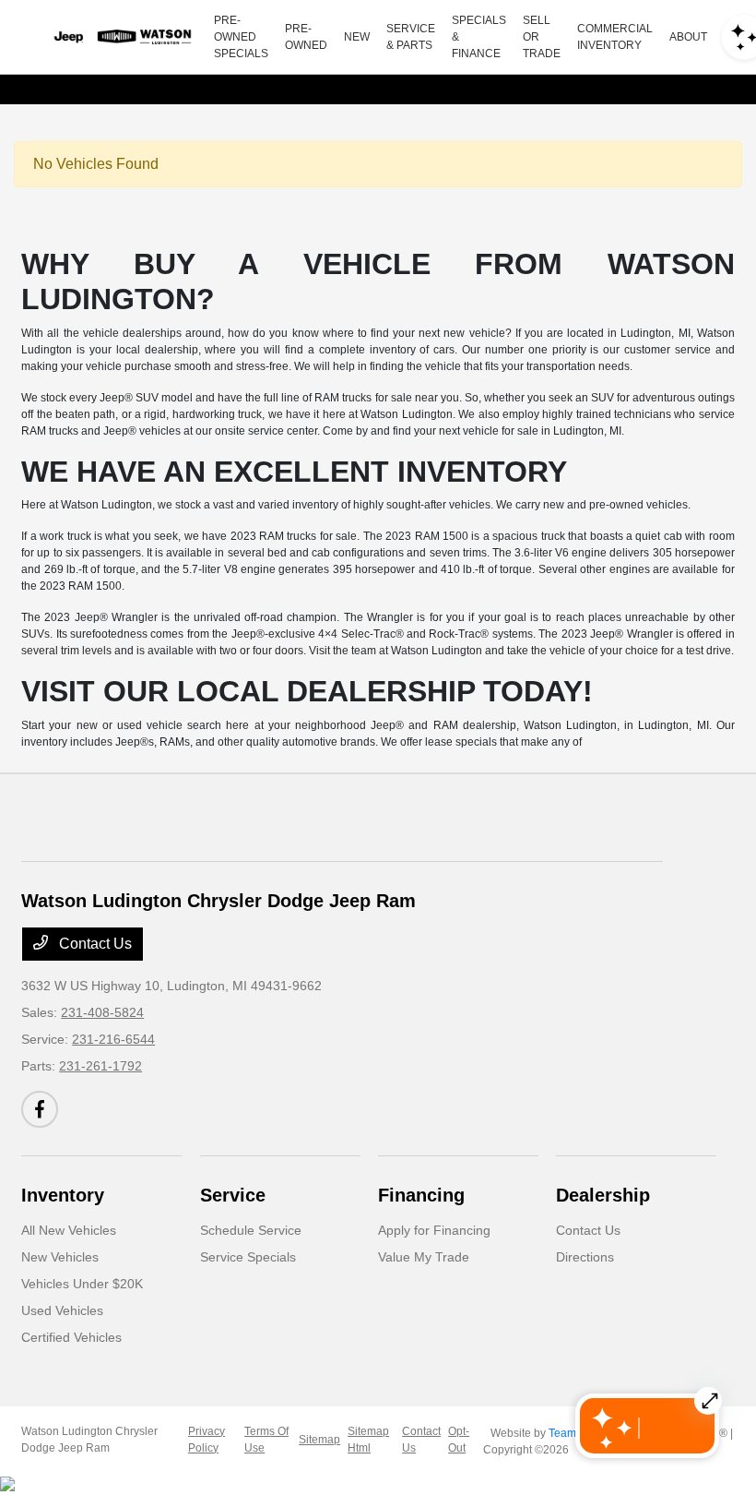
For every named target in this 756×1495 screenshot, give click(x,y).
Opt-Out (458, 1439)
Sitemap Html (368, 1439)
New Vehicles (60, 1257)
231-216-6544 (113, 1039)
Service (233, 1195)
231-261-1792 (100, 1065)
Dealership (603, 1195)
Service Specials (248, 1257)
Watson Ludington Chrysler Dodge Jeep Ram (89, 1439)
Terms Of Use (266, 1439)
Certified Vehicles (71, 1337)
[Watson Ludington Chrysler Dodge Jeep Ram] (120, 36)
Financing (421, 1195)
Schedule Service (250, 1230)
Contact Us (93, 943)
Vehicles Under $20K (82, 1283)
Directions (585, 1257)
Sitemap (319, 1439)
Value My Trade (423, 1257)
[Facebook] (39, 1109)
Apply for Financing (434, 1230)
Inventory (62, 1195)
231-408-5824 (102, 1012)
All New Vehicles (68, 1230)
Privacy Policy (206, 1439)
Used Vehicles (62, 1310)
